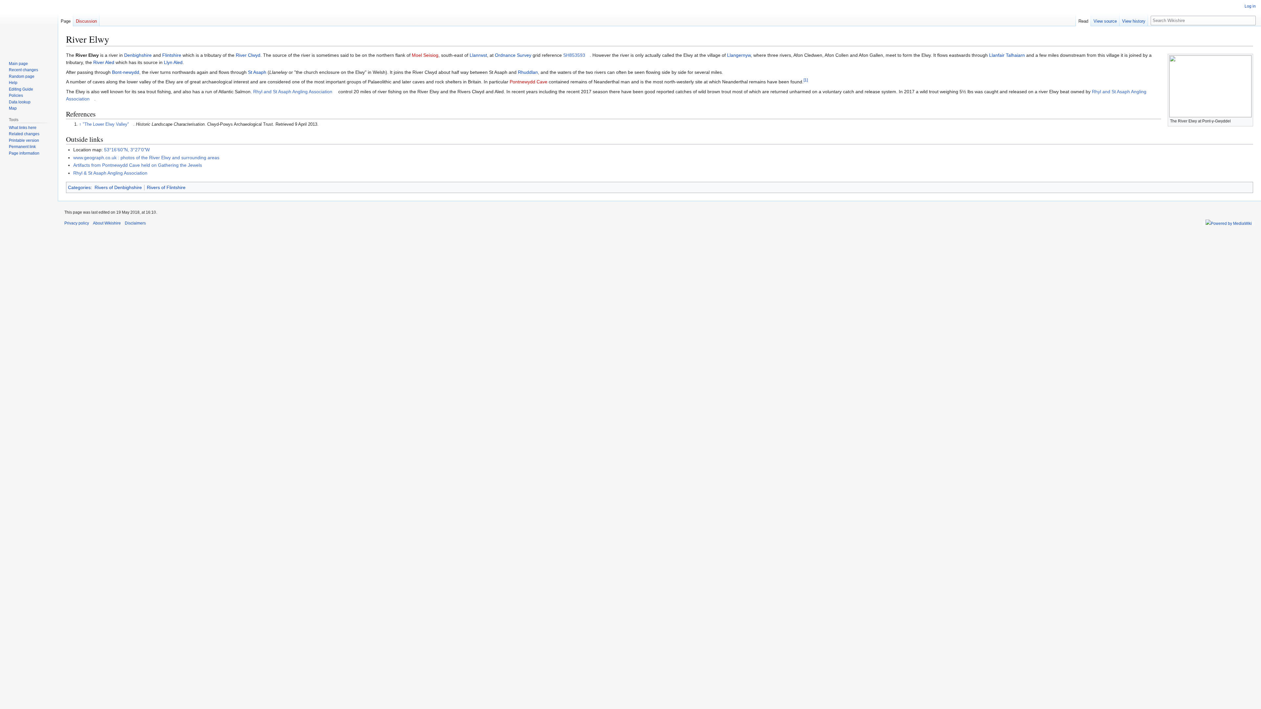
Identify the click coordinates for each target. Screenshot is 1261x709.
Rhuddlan (528, 72)
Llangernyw (739, 55)
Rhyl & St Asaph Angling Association (110, 173)
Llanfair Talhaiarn (1007, 55)
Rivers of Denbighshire (118, 187)
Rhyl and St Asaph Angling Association (292, 91)
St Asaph (257, 72)
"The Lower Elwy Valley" (106, 124)
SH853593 (574, 55)
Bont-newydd (125, 72)
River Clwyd (248, 55)
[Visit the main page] (29, 26)
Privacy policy (76, 223)
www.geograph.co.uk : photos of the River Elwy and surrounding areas (146, 157)
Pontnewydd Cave (528, 81)
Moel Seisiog (425, 55)
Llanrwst (478, 55)
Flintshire (171, 55)
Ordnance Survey (513, 55)
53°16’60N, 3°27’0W (127, 149)
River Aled (103, 62)
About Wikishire (107, 223)
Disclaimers (135, 223)
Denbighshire (138, 55)
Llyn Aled (173, 62)
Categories (79, 187)
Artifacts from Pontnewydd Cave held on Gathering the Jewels (137, 165)
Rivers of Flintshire (166, 187)
